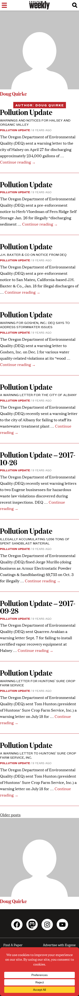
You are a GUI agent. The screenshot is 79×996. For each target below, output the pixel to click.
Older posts (10, 814)
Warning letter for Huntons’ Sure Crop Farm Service (37, 683)
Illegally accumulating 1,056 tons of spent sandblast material (35, 541)
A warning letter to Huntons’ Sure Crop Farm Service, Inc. (38, 755)
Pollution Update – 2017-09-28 (37, 607)
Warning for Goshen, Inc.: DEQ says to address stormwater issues (35, 324)
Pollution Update (26, 112)
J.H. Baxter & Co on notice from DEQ (33, 254)
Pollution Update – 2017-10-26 (37, 458)
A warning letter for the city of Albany (38, 394)
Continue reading (18, 162)
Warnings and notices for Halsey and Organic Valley (35, 122)
